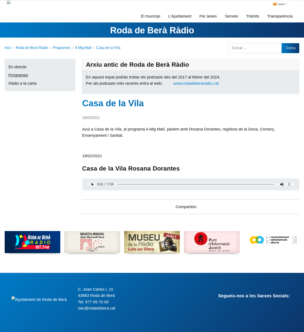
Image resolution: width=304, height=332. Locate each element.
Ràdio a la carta (22, 83)
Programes (18, 75)
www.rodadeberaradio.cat (196, 83)
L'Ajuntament (179, 16)
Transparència (280, 16)
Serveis (231, 16)
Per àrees (208, 16)
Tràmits (252, 16)
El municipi (150, 16)
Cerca (291, 48)
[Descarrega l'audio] (83, 149)
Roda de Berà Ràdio (152, 30)
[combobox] (255, 48)
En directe (17, 67)
